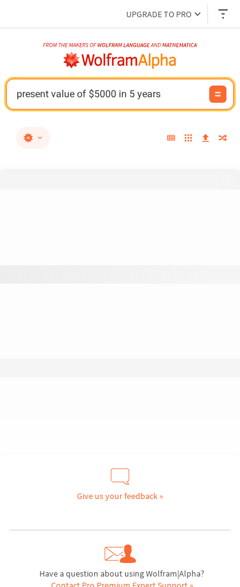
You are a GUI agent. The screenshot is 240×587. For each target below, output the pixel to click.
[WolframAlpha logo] (120, 60)
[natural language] (33, 138)
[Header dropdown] (224, 14)
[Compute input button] (217, 94)
